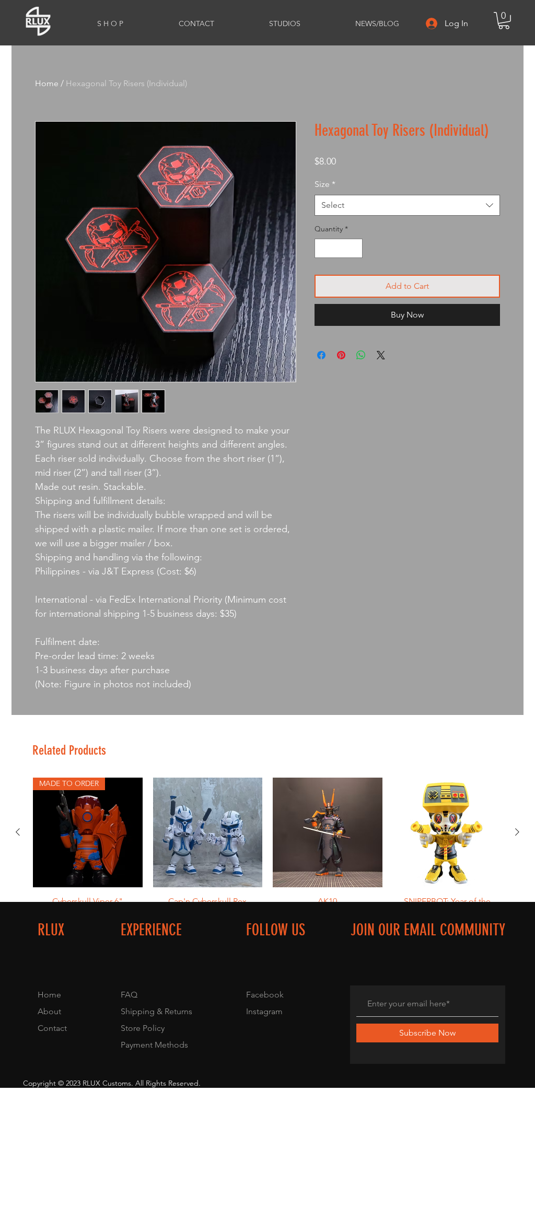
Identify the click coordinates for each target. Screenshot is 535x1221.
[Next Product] (517, 832)
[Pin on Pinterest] (341, 355)
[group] (267, 858)
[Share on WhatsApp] (361, 355)
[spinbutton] (338, 248)
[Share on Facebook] (321, 355)
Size (325, 184)
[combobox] (407, 205)
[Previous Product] (17, 832)
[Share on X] (381, 355)
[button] (504, 20)
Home (47, 83)
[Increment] (354, 248)
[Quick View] (208, 832)
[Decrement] (322, 248)
